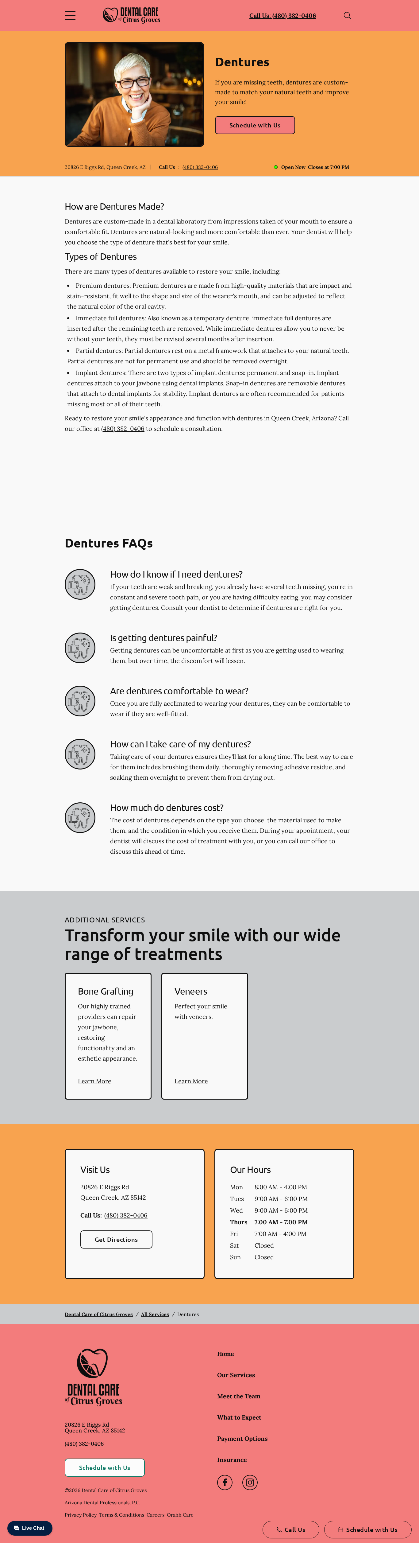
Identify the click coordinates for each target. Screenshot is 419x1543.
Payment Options (242, 1438)
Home (225, 1354)
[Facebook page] (225, 1482)
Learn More (94, 1081)
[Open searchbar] (347, 15)
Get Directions (116, 1239)
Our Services (236, 1375)
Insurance (232, 1459)
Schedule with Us (255, 125)
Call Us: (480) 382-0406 (282, 15)
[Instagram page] (250, 1482)
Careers (155, 1515)
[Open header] (71, 15)
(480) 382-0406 (200, 167)
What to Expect (239, 1417)
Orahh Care (180, 1515)
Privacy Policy (81, 1515)
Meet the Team (238, 1396)
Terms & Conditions (121, 1515)
